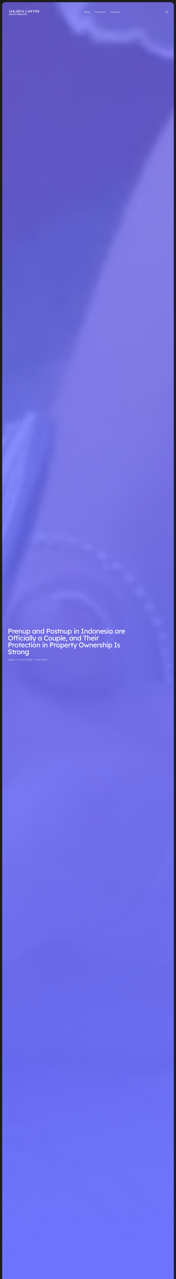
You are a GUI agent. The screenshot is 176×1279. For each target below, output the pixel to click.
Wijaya (11, 659)
